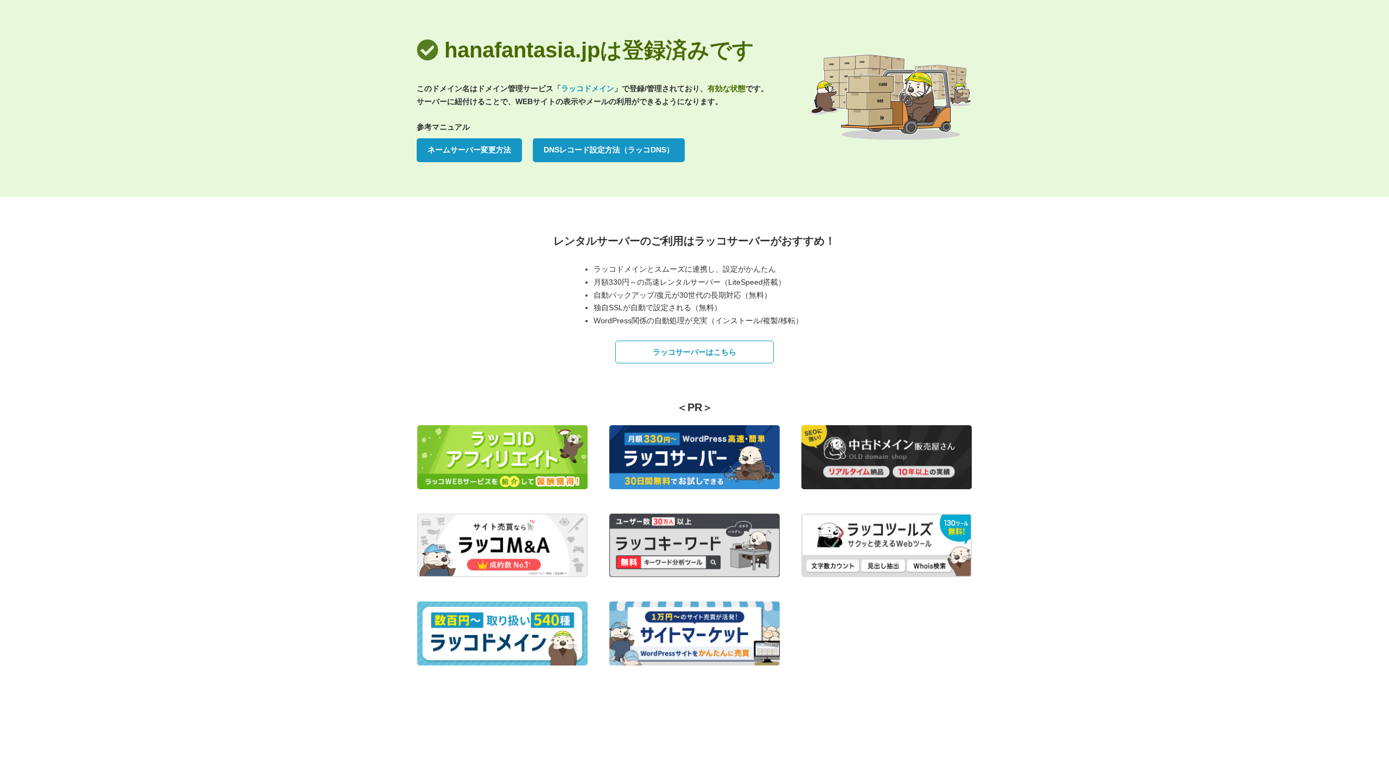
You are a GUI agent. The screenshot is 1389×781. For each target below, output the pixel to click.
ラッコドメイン (587, 88)
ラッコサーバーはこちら (694, 352)
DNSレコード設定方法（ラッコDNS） (609, 149)
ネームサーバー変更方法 (469, 149)
